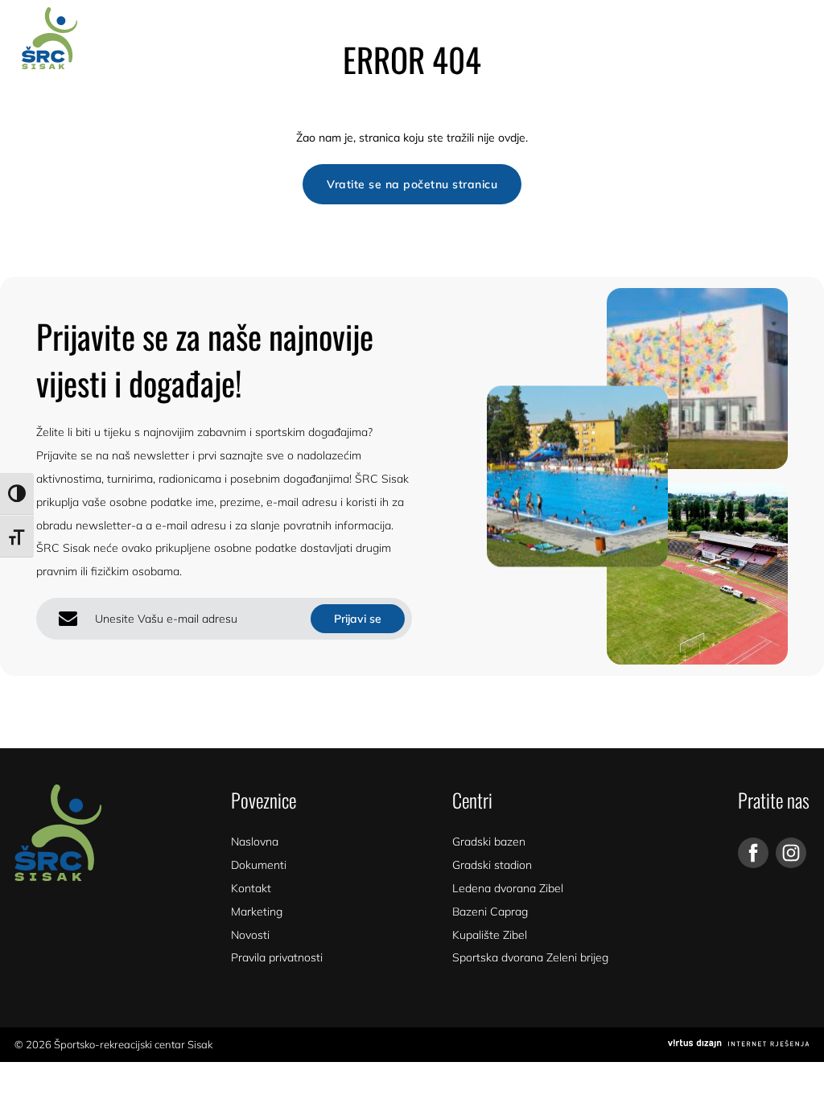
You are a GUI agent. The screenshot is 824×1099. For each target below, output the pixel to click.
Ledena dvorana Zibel (507, 888)
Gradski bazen (488, 841)
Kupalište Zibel (489, 935)
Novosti (250, 935)
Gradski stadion (492, 865)
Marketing (256, 911)
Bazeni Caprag (490, 911)
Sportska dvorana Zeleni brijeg (530, 957)
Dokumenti (258, 865)
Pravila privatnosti (277, 957)
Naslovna (254, 841)
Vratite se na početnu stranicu (412, 184)
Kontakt (251, 888)
